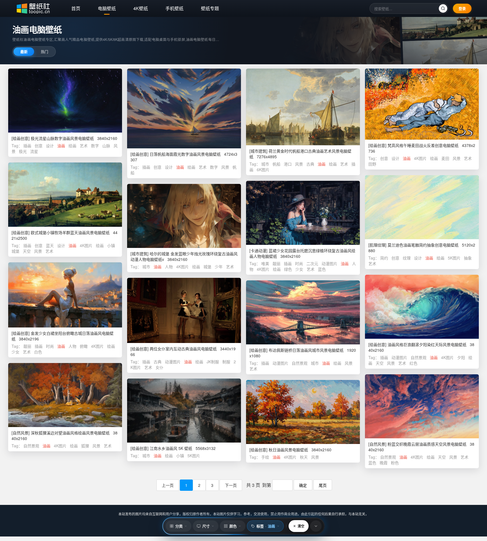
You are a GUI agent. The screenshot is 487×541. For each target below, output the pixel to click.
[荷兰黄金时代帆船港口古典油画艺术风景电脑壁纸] (303, 107)
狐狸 (85, 445)
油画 (61, 145)
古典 (310, 164)
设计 (50, 145)
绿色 (288, 269)
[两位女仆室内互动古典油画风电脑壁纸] (184, 310)
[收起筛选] (316, 526)
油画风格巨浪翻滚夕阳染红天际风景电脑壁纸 (427, 344)
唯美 (265, 263)
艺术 (84, 145)
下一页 (231, 485)
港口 (288, 164)
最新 (24, 51)
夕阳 (461, 357)
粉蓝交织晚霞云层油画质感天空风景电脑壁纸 (427, 444)
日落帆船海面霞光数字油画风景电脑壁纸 (185, 154)
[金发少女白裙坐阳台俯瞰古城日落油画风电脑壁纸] (65, 294)
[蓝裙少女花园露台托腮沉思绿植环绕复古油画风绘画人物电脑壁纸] (303, 213)
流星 (34, 151)
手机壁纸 (174, 8)
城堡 (15, 251)
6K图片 (263, 169)
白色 (38, 352)
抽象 (468, 258)
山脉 (106, 145)
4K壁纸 (140, 8)
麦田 (445, 158)
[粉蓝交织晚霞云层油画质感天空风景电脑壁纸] (422, 406)
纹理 (407, 258)
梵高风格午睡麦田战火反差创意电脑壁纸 (423, 145)
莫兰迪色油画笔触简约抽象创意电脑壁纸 (423, 245)
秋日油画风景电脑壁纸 (288, 449)
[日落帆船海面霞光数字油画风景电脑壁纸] (184, 108)
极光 (23, 151)
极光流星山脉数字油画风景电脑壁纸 (62, 138)
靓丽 (276, 263)
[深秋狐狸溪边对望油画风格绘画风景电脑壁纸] (65, 395)
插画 (27, 145)
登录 (462, 8)
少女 (299, 269)
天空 (27, 251)
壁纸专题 (210, 8)
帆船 (276, 164)
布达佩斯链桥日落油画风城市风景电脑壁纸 (306, 350)
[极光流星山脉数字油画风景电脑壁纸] (65, 101)
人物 (169, 266)
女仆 (159, 367)
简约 (384, 258)
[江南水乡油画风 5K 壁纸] (184, 411)
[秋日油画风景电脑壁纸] (303, 412)
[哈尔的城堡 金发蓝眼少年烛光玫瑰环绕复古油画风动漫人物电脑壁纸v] (184, 216)
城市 (265, 164)
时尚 (299, 263)
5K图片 (454, 258)
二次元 (312, 263)
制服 (226, 361)
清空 (301, 526)
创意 (39, 145)
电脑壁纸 (107, 8)
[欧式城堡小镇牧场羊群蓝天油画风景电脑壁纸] (65, 194)
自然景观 (418, 357)
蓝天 (50, 245)
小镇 (111, 245)
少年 (219, 266)
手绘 (265, 457)
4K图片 (420, 158)
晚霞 (384, 462)
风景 (225, 167)
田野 (372, 164)
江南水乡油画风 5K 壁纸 (171, 448)
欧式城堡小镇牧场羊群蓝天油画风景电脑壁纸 (70, 232)
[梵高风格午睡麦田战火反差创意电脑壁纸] (422, 104)
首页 (75, 8)
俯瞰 (84, 346)
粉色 (395, 462)
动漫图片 (329, 263)
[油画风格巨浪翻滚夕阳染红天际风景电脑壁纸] (422, 307)
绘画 (72, 145)
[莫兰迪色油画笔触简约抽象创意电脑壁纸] (422, 207)
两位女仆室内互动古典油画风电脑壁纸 (183, 348)
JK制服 (213, 361)
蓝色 (322, 269)
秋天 (304, 457)
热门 (44, 51)
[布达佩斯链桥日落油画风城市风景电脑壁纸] (303, 312)
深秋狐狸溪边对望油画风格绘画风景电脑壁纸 (70, 433)
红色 (413, 363)
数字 (95, 145)
